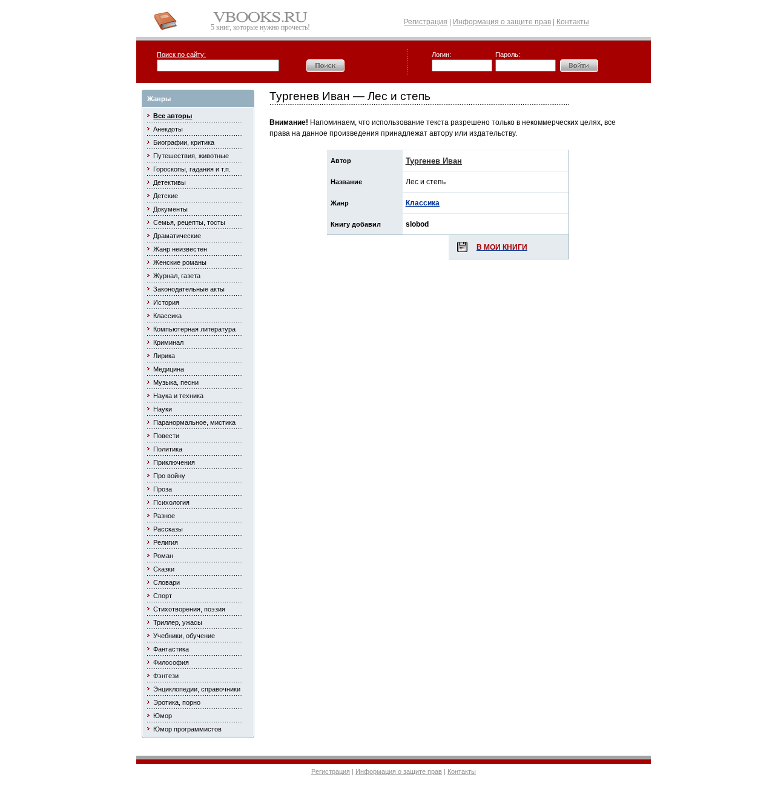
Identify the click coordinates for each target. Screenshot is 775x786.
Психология (171, 502)
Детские (165, 195)
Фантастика (171, 649)
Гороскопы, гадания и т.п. (192, 169)
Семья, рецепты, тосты (189, 222)
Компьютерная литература (194, 329)
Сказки (163, 569)
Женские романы (179, 262)
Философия (171, 662)
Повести (166, 435)
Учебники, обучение (184, 635)
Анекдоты (168, 129)
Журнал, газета (176, 275)
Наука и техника (178, 395)
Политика (167, 449)
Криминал (168, 342)
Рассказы (168, 529)
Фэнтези (166, 675)
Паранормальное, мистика (194, 422)
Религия (165, 542)
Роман (163, 555)
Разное (164, 515)
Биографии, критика (183, 142)
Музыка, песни (176, 382)
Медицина (168, 369)
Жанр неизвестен (180, 249)
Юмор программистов (187, 729)
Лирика (164, 355)
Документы (170, 209)
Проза (162, 489)
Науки (162, 409)
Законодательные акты (189, 289)
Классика (167, 315)
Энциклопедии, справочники (196, 689)
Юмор (162, 715)
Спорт (162, 595)
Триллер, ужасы (177, 622)
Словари (166, 582)
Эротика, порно (176, 702)
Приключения (174, 462)
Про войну (169, 475)
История (166, 302)
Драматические (177, 235)
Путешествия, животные (191, 155)
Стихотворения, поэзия (189, 609)
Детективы (169, 182)
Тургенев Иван (434, 160)
